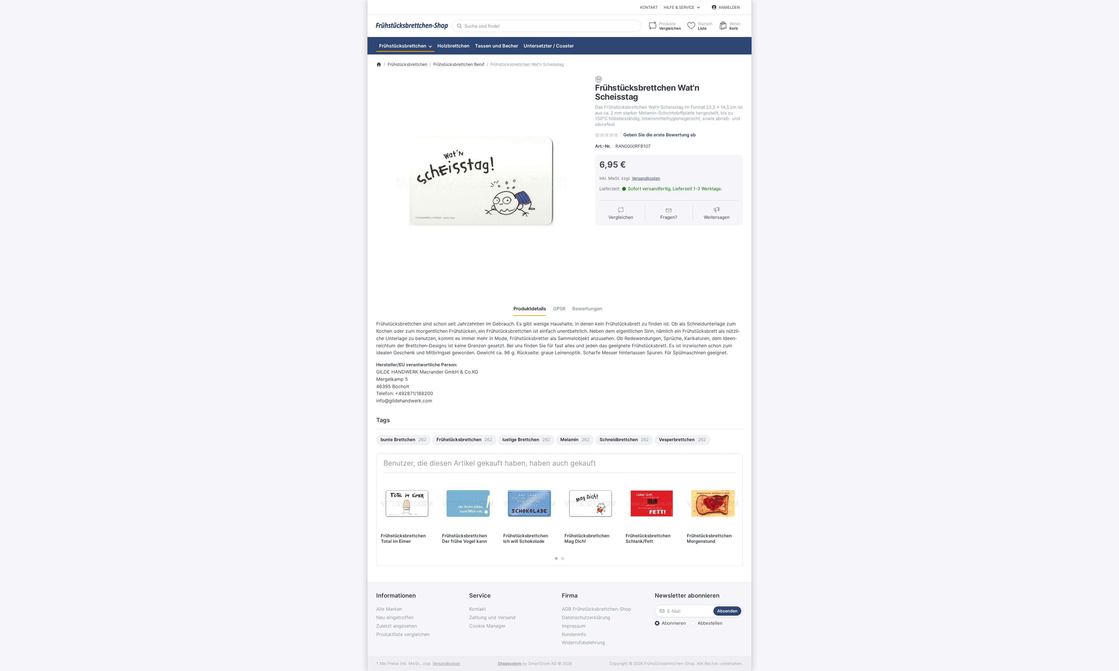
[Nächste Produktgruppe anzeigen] (736, 519)
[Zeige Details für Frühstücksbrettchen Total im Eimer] (407, 503)
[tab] (529, 308)
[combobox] (546, 26)
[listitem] (481, 181)
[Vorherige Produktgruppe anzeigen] (382, 519)
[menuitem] (405, 46)
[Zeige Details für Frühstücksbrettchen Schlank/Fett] (652, 503)
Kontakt (649, 7)
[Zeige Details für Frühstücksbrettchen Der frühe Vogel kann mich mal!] (468, 503)
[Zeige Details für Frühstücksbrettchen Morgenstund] (713, 503)
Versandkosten (646, 178)
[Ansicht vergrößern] (481, 181)
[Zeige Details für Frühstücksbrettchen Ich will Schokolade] (529, 503)
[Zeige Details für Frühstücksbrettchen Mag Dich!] (590, 503)
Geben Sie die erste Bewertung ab (659, 135)
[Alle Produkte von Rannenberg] (598, 79)
